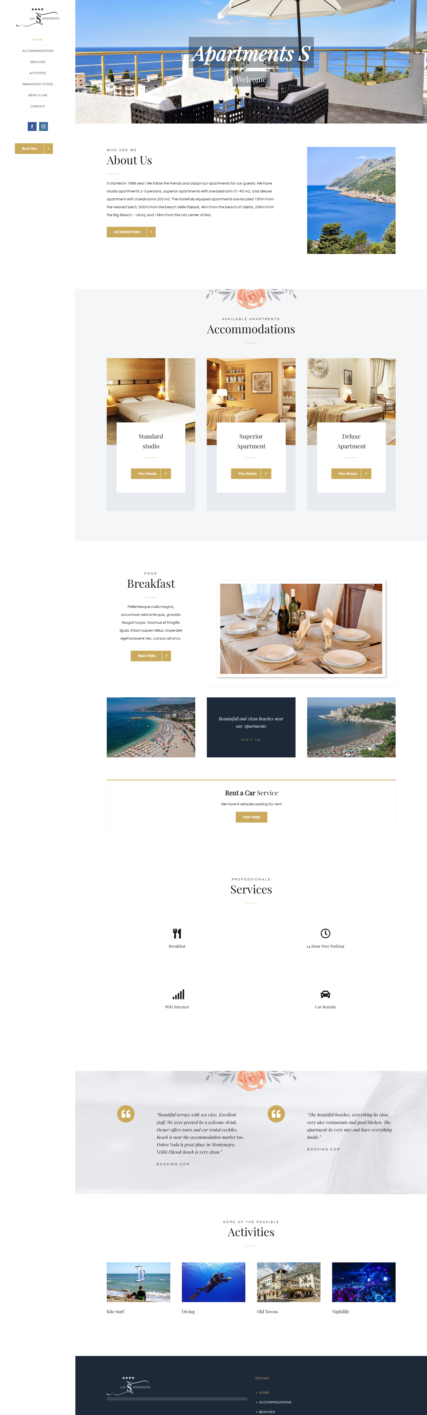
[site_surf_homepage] (138, 1264)
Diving (188, 1311)
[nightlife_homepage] (364, 1264)
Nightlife (340, 1311)
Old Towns (267, 1311)
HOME (264, 1392)
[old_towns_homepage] (288, 1264)
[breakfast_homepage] (301, 586)
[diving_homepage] (213, 1264)
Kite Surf (115, 1311)
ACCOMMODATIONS (275, 1402)
